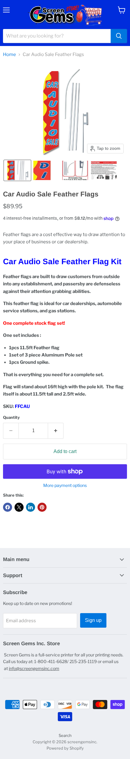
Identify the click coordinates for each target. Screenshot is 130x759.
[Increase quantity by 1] (55, 431)
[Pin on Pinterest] (42, 507)
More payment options (65, 485)
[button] (17, 170)
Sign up (93, 620)
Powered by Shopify (65, 748)
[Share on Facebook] (7, 507)
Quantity (11, 417)
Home (9, 54)
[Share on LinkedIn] (30, 507)
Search (65, 735)
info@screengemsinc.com (34, 668)
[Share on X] (19, 507)
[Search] (119, 36)
